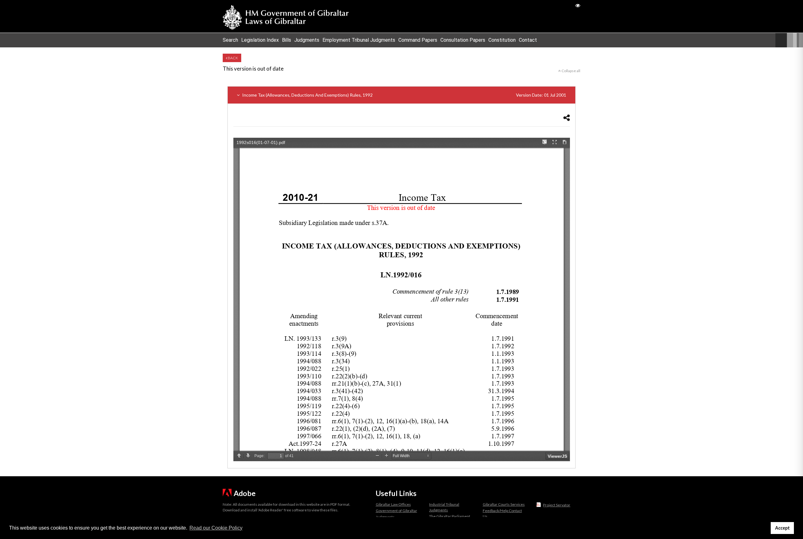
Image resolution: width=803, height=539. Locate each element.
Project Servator (556, 505)
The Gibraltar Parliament (449, 516)
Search (230, 40)
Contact (528, 40)
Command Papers (417, 40)
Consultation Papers (462, 40)
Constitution (502, 40)
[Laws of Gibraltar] (286, 16)
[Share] (566, 117)
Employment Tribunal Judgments (358, 40)
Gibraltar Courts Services (504, 504)
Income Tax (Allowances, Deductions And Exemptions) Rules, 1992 (403, 95)
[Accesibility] (577, 5)
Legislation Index (260, 40)
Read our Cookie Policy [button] (215, 528)
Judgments (306, 40)
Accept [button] (782, 528)
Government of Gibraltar (396, 510)
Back (232, 58)
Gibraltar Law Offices (393, 504)
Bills (286, 40)
